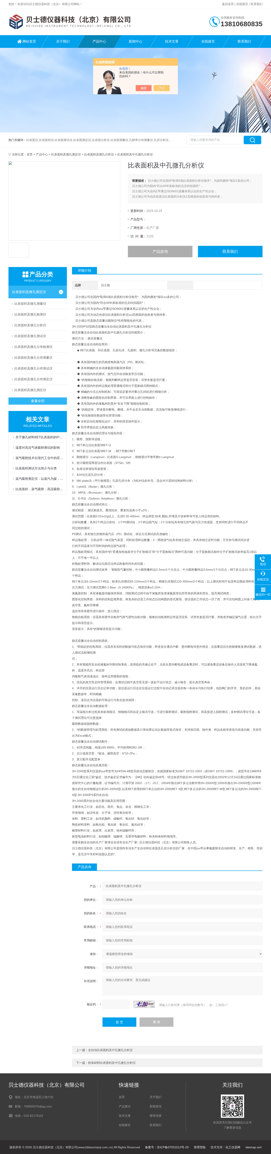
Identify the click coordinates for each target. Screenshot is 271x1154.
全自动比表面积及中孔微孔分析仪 (110, 1050)
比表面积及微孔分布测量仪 (33, 357)
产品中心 (99, 41)
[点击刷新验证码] (144, 1004)
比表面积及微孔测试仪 (30, 336)
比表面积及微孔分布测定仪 (33, 379)
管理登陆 (200, 1147)
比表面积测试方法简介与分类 (36, 468)
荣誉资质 (156, 1115)
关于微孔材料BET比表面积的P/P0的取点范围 (39, 437)
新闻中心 (135, 41)
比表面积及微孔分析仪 (99, 154)
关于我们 (63, 41)
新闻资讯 (156, 1106)
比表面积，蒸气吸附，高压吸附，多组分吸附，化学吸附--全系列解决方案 (39, 489)
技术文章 (171, 41)
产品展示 (125, 1106)
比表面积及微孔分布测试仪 (33, 368)
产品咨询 (160, 251)
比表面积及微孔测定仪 (66, 154)
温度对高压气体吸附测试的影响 (37, 447)
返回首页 (228, 4)
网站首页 (29, 41)
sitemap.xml (253, 1147)
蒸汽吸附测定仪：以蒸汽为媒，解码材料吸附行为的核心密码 (39, 478)
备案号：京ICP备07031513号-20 (167, 1147)
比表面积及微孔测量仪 (30, 303)
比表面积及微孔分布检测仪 (33, 347)
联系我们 (257, 4)
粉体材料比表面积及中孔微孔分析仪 (112, 1062)
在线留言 (242, 4)
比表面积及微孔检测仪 (30, 314)
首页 (30, 154)
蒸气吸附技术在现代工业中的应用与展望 (39, 458)
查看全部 (37, 401)
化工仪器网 (232, 1147)
